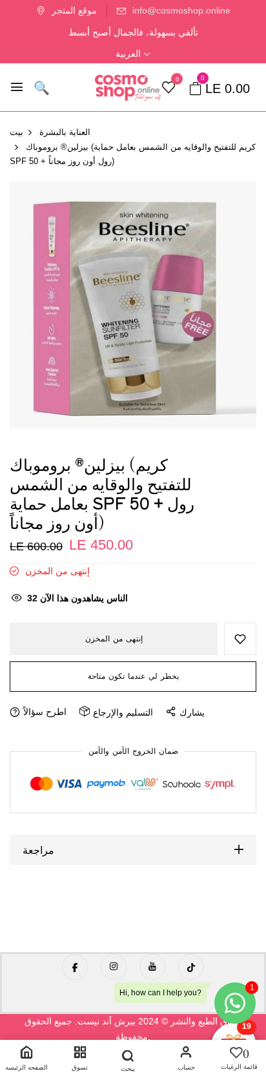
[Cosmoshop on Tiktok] (191, 967)
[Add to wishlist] (240, 639)
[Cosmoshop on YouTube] (152, 967)
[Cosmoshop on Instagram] (114, 967)
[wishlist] (168, 88)
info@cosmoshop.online (181, 10)
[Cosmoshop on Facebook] (75, 967)
